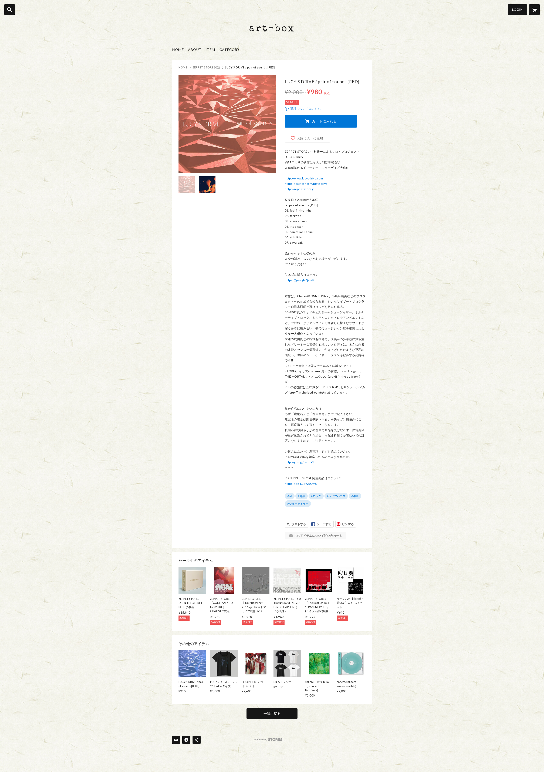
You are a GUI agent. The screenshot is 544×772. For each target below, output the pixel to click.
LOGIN (517, 9)
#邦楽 (301, 496)
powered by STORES (267, 739)
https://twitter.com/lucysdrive (306, 183)
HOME (178, 49)
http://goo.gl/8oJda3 (299, 462)
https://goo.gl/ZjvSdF (300, 280)
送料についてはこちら (305, 108)
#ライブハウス (336, 496)
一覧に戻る (272, 713)
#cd (289, 496)
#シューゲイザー (297, 503)
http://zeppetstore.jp (300, 189)
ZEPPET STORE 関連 (206, 67)
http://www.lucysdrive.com (304, 178)
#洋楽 (354, 496)
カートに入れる (324, 121)
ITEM (210, 49)
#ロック (316, 496)
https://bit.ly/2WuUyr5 (301, 483)
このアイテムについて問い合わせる (318, 535)
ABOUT (194, 49)
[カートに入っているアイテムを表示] (534, 9)
